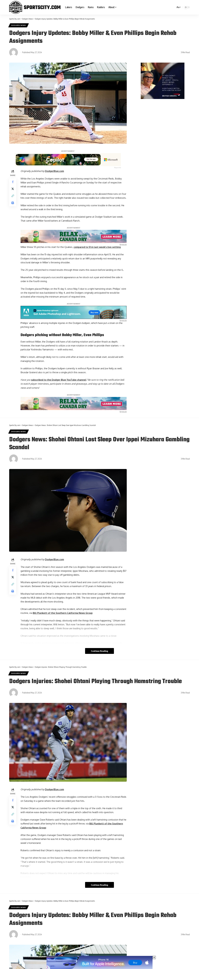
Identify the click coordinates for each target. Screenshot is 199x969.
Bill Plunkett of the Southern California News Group (63, 613)
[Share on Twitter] (12, 188)
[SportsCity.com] (34, 7)
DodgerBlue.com (54, 171)
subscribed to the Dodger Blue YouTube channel (58, 379)
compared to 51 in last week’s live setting (97, 247)
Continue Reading (99, 651)
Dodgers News (18, 25)
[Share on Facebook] (12, 181)
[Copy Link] (12, 195)
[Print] (12, 202)
